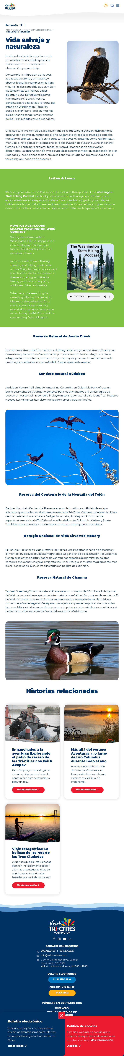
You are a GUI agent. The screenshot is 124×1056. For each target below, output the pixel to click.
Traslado (62, 1008)
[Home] (10, 8)
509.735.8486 (48, 951)
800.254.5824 (67, 951)
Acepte (72, 1046)
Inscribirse (16, 1046)
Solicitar (62, 993)
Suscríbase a (62, 979)
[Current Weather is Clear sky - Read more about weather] (106, 5)
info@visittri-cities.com (53, 955)
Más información (101, 1040)
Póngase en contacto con (62, 1003)
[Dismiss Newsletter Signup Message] (61, 1015)
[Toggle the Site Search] (112, 6)
